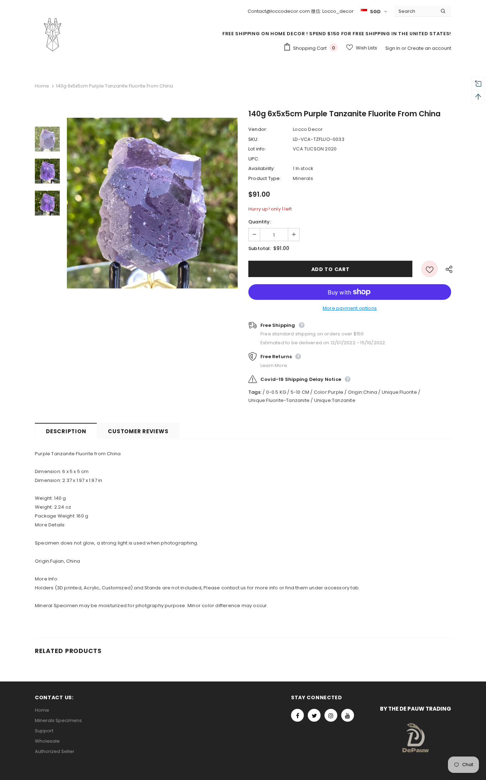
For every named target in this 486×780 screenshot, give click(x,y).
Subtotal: (259, 248)
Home (42, 86)
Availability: (261, 168)
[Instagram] (330, 715)
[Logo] (52, 34)
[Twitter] (314, 715)
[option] (152, 203)
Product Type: (264, 178)
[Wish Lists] (429, 269)
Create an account (429, 48)
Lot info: (257, 148)
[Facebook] (297, 715)
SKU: (253, 139)
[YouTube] (347, 715)
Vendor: (257, 129)
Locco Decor (308, 129)
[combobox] (414, 11)
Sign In (393, 48)
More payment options (350, 308)
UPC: (253, 158)
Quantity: (259, 221)
